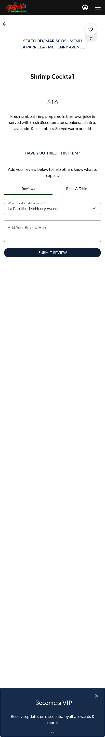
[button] (6, 24)
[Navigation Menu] (97, 7)
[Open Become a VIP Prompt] (52, 733)
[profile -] (85, 7)
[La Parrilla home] (27, 7)
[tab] (28, 189)
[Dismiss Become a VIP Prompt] (96, 696)
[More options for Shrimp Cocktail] (91, 29)
